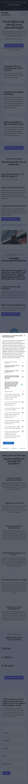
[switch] (22, 366)
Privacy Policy (22, 448)
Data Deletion (5, 448)
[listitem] (14, 362)
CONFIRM (8, 443)
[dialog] (14, 392)
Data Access (14, 448)
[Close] (25, 335)
